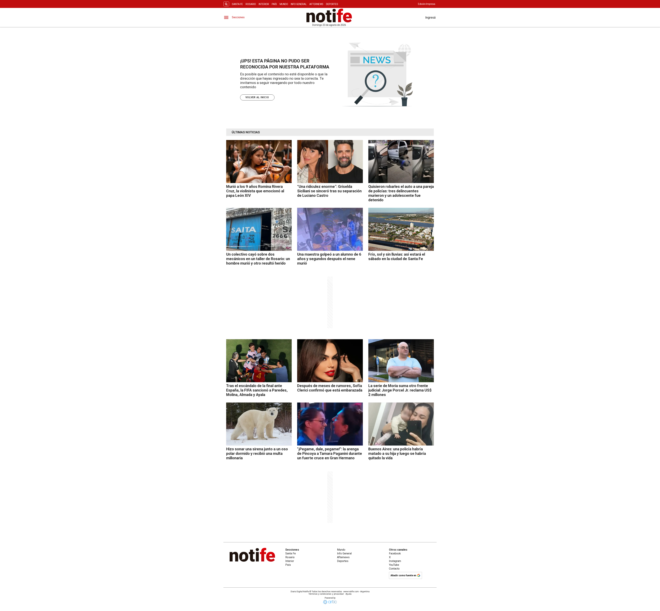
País (274, 4)
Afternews (316, 4)
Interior (264, 4)
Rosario (251, 4)
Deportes (332, 4)
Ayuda (348, 594)
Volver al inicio (257, 97)
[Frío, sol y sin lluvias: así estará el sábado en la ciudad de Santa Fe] (401, 229)
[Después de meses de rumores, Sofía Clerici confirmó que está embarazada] (330, 360)
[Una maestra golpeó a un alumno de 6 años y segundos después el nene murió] (330, 229)
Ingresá (430, 17)
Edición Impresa (426, 4)
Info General (299, 4)
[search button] (226, 4)
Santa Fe (237, 4)
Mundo (284, 4)
